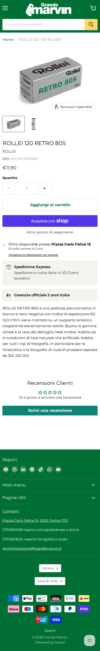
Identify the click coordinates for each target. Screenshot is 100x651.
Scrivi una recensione (50, 410)
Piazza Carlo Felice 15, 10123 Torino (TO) (35, 520)
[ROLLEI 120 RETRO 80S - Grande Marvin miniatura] (14, 124)
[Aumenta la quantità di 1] (45, 188)
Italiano (48, 568)
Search (50, 631)
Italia (47, 581)
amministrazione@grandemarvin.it (32, 548)
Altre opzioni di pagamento (50, 232)
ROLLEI (9, 151)
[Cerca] (91, 24)
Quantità (9, 178)
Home (8, 39)
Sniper (60, 642)
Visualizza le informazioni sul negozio (33, 255)
